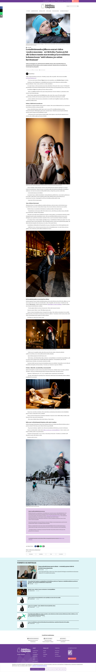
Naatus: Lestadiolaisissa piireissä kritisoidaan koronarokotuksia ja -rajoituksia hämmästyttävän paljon (48, 622)
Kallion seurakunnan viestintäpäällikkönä (51, 430)
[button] (35, 546)
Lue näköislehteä (46, 1)
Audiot (34, 658)
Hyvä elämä (35, 652)
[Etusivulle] (48, 5)
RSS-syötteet (35, 661)
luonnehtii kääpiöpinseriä (31, 78)
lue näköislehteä (72, 648)
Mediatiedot (57, 652)
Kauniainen (45, 654)
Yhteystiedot (57, 650)
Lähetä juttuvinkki (60, 1)
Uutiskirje (63, 638)
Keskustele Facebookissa (33, 638)
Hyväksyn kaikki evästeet (37, 669)
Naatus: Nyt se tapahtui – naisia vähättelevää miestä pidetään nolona (41, 605)
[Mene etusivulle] (24, 649)
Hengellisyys (35, 656)
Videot (34, 659)
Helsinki (44, 650)
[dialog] (48, 667)
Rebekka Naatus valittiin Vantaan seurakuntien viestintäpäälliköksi (41, 589)
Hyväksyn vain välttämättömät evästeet (55, 669)
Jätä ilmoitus (53, 1)
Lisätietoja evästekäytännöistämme (39, 665)
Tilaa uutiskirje (67, 1)
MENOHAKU (76, 1)
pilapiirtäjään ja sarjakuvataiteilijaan (55, 304)
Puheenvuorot (35, 654)
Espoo (44, 652)
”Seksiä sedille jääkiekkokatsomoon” (53, 515)
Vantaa (44, 656)
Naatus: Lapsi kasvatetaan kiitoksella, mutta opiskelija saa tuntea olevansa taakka (44, 597)
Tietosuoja (56, 654)
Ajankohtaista (35, 650)
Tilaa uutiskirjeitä (57, 656)
